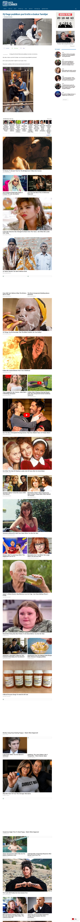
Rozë (63, 52)
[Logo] (12, 3)
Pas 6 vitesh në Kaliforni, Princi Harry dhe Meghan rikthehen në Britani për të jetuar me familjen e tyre (68, 63)
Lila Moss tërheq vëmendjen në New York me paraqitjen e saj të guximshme (68, 55)
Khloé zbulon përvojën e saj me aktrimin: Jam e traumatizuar (69, 71)
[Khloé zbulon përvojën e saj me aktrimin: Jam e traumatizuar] (58, 70)
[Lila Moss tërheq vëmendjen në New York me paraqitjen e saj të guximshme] (58, 54)
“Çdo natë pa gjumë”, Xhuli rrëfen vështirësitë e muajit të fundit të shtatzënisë (68, 79)
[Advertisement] (27, 115)
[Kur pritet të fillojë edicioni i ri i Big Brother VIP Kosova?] (58, 94)
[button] (75, 8)
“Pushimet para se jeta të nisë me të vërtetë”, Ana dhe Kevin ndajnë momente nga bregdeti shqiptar (68, 87)
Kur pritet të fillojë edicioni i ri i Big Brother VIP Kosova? (69, 95)
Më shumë (65, 99)
